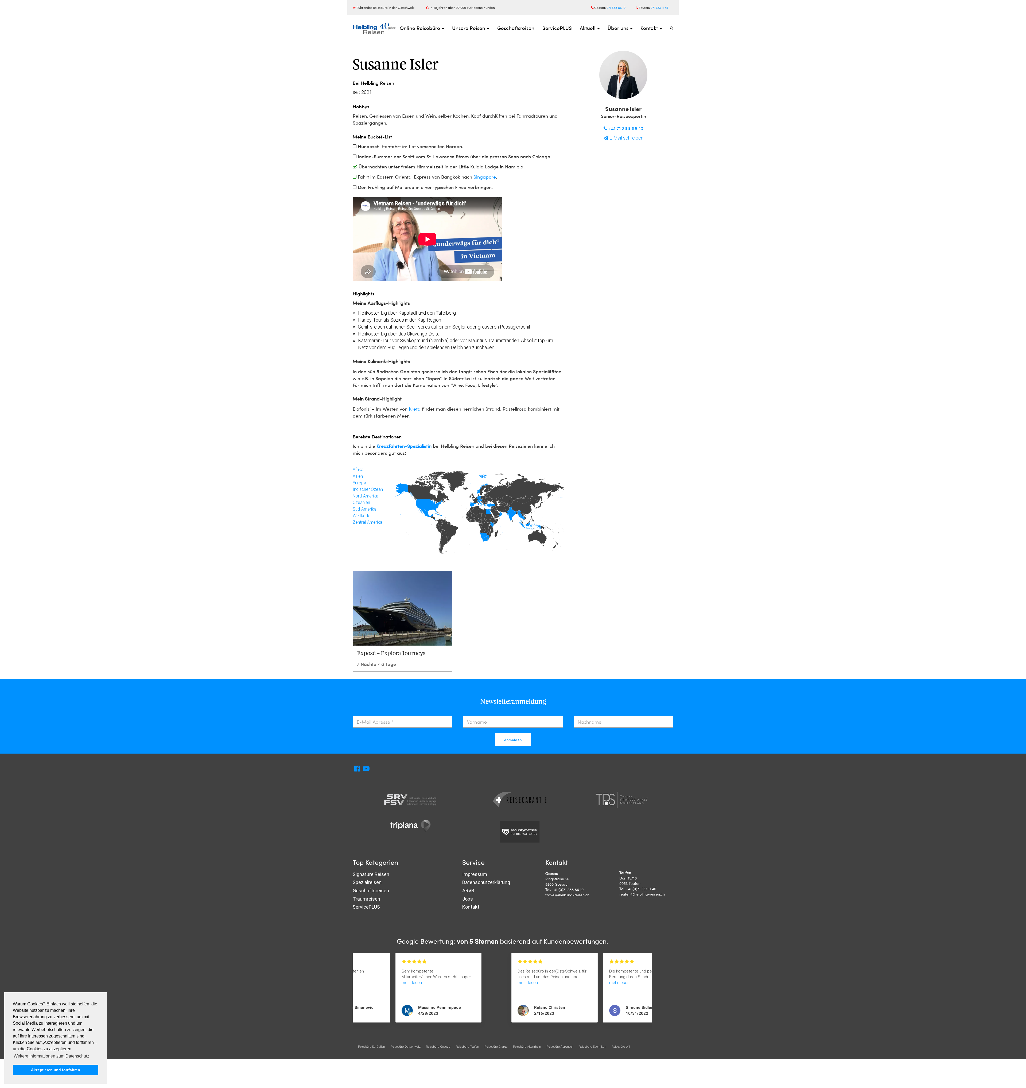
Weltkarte (362, 515)
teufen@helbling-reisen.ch (642, 894)
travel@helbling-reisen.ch (567, 894)
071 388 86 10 (616, 7)
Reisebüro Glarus (496, 1046)
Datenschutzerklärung (486, 882)
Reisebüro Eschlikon (592, 1046)
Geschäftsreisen (515, 28)
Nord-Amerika (365, 496)
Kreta (415, 408)
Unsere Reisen (469, 28)
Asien (358, 476)
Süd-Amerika (364, 509)
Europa (359, 482)
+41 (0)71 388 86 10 (568, 889)
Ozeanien (361, 502)
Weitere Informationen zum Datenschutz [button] (51, 1056)
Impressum (474, 874)
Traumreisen (366, 899)
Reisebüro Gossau (438, 1046)
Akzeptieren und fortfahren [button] (55, 1070)
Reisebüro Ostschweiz (405, 1046)
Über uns (619, 28)
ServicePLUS (557, 28)
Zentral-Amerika (367, 522)
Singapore (484, 176)
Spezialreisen (367, 882)
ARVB (468, 890)
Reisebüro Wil (621, 1046)
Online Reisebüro (420, 28)
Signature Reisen (371, 874)
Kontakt (649, 28)
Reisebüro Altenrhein (527, 1046)
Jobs (467, 899)
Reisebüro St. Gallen (371, 1046)
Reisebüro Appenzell (559, 1046)
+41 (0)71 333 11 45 (641, 888)
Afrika (358, 469)
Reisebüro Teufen (467, 1046)
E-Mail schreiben (625, 138)
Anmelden (513, 739)
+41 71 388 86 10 (625, 128)
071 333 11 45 (659, 7)
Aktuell (588, 28)
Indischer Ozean (368, 489)
